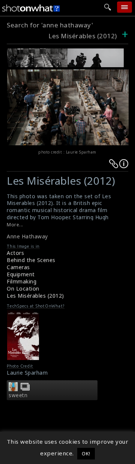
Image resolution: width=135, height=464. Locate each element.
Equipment (21, 274)
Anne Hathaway (27, 236)
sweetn (18, 395)
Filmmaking (21, 281)
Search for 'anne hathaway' (50, 25)
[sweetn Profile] (13, 389)
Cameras (18, 267)
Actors (15, 252)
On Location (23, 288)
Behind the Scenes (31, 260)
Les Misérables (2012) (82, 36)
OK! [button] (86, 453)
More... (15, 224)
